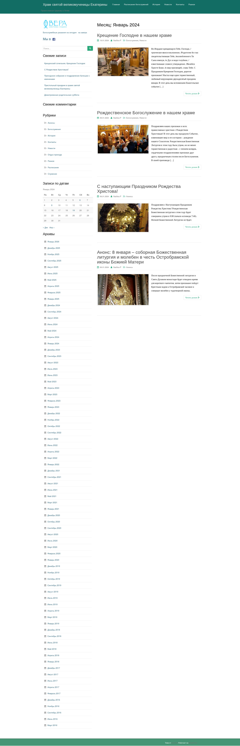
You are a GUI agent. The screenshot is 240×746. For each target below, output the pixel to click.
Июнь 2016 (53, 719)
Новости (142, 40)
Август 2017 (53, 674)
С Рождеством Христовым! (56, 69)
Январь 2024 (53, 343)
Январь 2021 (53, 508)
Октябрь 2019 (54, 578)
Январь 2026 (53, 241)
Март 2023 (52, 394)
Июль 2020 (53, 540)
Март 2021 (52, 502)
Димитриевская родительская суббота (61, 94)
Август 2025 (53, 267)
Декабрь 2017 (54, 668)
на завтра (82, 32)
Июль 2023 (53, 368)
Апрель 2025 (53, 286)
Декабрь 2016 (54, 699)
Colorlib (175, 743)
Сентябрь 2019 (54, 585)
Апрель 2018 (53, 655)
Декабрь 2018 (54, 629)
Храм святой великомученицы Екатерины (75, 4)
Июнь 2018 (53, 642)
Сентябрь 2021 (54, 477)
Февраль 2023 (54, 400)
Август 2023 (53, 362)
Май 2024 (52, 330)
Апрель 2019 (53, 610)
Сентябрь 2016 (54, 712)
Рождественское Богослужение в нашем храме (146, 112)
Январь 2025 (53, 298)
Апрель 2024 (53, 337)
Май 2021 (52, 496)
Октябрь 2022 (54, 426)
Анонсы (129, 196)
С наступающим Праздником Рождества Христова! (139, 188)
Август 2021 (53, 483)
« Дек (45, 227)
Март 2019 (52, 617)
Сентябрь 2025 (54, 260)
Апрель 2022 (53, 451)
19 (73, 210)
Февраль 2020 (54, 553)
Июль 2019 (53, 597)
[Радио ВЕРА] (55, 24)
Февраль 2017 (54, 693)
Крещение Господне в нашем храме (134, 35)
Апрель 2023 (53, 387)
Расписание (53, 167)
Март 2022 (52, 458)
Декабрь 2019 (54, 566)
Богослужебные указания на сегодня (60, 32)
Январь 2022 (53, 464)
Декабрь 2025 (54, 248)
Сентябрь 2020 (54, 528)
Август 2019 (53, 591)
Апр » (52, 227)
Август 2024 (53, 317)
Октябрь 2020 (54, 521)
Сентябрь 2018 (54, 636)
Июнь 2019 (53, 604)
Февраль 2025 (54, 292)
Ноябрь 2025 (53, 254)
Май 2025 (52, 279)
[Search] (90, 48)
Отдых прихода (55, 154)
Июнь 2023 (53, 375)
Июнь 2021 (53, 489)
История (51, 135)
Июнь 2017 (53, 680)
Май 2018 (52, 648)
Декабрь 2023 (54, 349)
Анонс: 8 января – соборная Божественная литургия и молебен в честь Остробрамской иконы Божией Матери (143, 257)
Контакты (52, 142)
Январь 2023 (53, 407)
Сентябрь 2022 (54, 432)
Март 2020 (52, 547)
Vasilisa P (117, 40)
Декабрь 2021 (54, 470)
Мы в (47, 38)
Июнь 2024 (53, 324)
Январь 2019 (53, 623)
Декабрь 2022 (54, 413)
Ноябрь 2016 (53, 706)
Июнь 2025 (53, 273)
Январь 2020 (53, 559)
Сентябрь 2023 (54, 356)
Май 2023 (52, 381)
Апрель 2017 (53, 687)
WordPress (193, 743)
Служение (52, 173)
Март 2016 (52, 725)
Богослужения (132, 40)
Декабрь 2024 (54, 305)
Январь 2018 (53, 661)
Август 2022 (53, 438)
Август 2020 (53, 534)
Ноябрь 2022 (53, 419)
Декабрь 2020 (54, 515)
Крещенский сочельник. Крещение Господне (64, 63)
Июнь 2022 (53, 445)
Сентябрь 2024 (54, 311)
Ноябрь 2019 (53, 572)
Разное (51, 161)
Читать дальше (191, 93)
